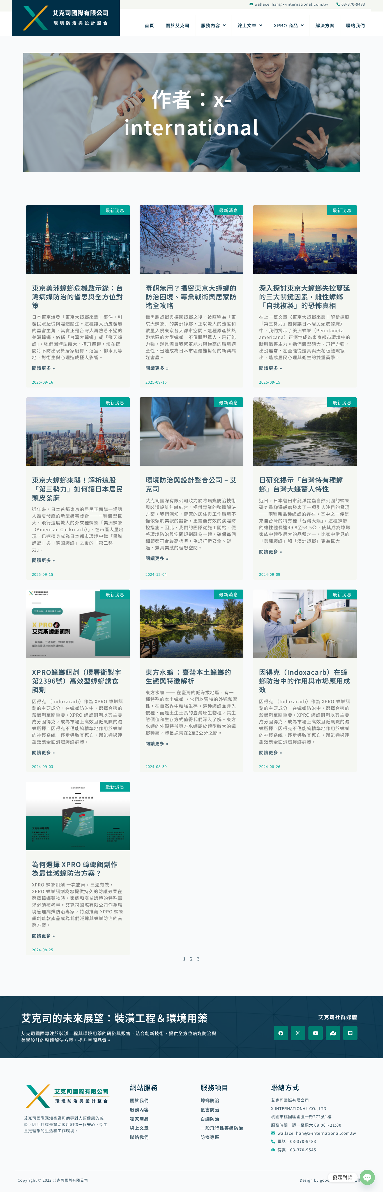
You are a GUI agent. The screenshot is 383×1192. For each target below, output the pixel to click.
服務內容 (210, 25)
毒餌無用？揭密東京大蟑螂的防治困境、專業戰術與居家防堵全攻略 (191, 296)
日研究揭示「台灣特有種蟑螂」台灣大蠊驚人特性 (301, 484)
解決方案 (324, 25)
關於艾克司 (178, 25)
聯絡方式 (285, 1087)
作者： (191, 112)
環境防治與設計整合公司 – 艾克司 (191, 484)
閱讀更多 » (43, 368)
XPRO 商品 (286, 25)
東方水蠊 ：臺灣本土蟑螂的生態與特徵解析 (188, 676)
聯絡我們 (355, 25)
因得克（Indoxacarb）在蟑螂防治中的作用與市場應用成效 (304, 680)
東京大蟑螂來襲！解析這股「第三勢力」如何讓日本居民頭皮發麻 (77, 488)
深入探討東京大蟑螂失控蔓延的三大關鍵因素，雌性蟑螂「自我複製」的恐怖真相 (304, 296)
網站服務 (144, 1087)
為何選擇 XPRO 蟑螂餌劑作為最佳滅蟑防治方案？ (75, 868)
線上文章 (247, 25)
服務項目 (214, 1087)
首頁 (149, 25)
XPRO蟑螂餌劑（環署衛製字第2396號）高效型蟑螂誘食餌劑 (76, 680)
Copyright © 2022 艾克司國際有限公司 (53, 1180)
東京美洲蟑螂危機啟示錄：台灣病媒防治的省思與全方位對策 (77, 296)
